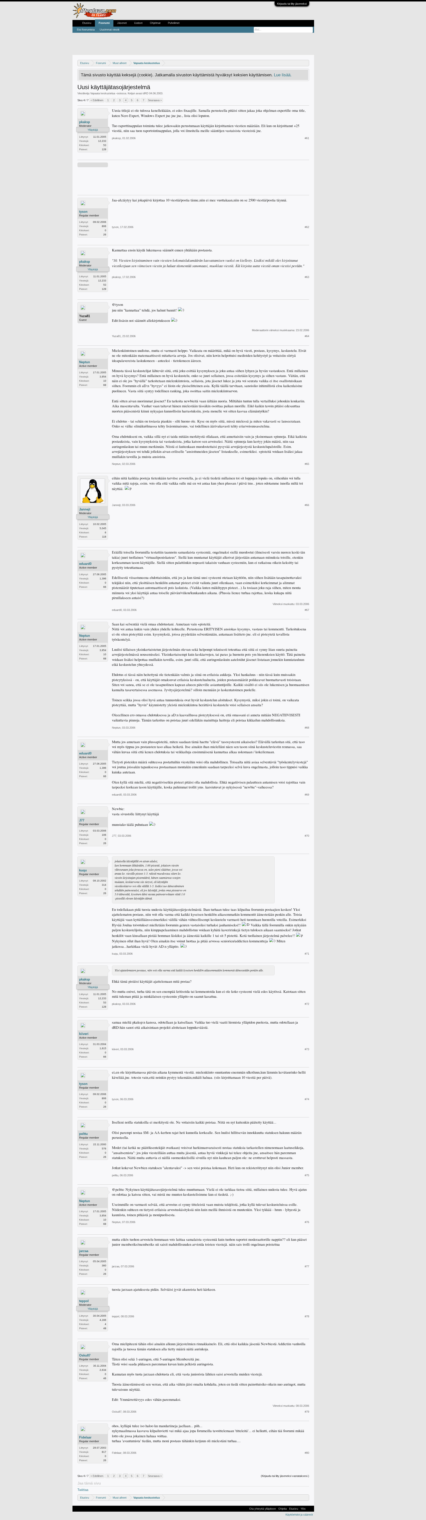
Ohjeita (282, 1508)
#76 (307, 1222)
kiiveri (84, 1034)
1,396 (103, 578)
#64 (307, 336)
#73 (307, 1049)
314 (104, 884)
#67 (307, 609)
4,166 (103, 1320)
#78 (307, 1316)
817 (104, 1452)
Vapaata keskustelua (102, 93)
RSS (310, 1508)
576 (104, 1148)
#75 (307, 1175)
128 (104, 149)
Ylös (303, 1508)
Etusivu (86, 22)
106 (104, 835)
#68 (307, 727)
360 (104, 1265)
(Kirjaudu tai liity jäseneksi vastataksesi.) (285, 1475)
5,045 (103, 528)
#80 (307, 1452)
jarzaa (83, 1251)
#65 (307, 463)
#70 (307, 835)
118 (104, 536)
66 (104, 587)
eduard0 (85, 564)
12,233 (102, 141)
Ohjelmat (155, 22)
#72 (307, 1003)
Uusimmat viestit (109, 29)
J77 (81, 820)
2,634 (103, 1370)
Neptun (84, 362)
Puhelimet (173, 22)
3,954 (103, 376)
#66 (307, 505)
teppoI (84, 1301)
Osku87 (84, 1355)
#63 (307, 277)
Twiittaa (82, 1490)
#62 (307, 227)
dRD (145, 93)
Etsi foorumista (86, 29)
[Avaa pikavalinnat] (306, 63)
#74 (307, 1099)
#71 (307, 953)
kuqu (83, 870)
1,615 (103, 1048)
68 (104, 385)
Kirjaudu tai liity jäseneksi (292, 3)
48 (104, 1328)
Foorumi (104, 22)
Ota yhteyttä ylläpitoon (262, 1508)
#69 (307, 794)
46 (104, 1378)
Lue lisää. (283, 74)
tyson (83, 211)
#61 (307, 138)
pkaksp (84, 122)
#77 (307, 1266)
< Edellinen (96, 100)
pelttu (83, 1134)
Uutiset (138, 22)
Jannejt (84, 509)
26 (104, 234)
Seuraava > (155, 100)
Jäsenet (122, 22)
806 (104, 226)
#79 (307, 1411)
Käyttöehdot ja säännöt (299, 1514)
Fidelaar (85, 1437)
